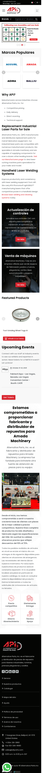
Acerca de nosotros (12, 722)
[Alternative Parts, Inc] (12, 646)
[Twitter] (6, 671)
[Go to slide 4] (24, 45)
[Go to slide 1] (17, 45)
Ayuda (6, 703)
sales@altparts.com (9, 1)
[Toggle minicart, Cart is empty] (37, 10)
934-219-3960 (16, 4)
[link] (37, 2)
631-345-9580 (13, 745)
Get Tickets (8, 397)
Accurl (11, 64)
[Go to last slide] (3, 72)
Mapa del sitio (10, 697)
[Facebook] (3, 671)
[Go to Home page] (13, 10)
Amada (31, 64)
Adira (11, 81)
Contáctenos (10, 726)
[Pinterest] (17, 671)
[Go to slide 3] (22, 45)
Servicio (7, 678)
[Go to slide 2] (20, 45)
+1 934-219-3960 (12, 742)
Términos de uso (11, 717)
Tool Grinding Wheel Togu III (15, 330)
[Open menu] (4, 10)
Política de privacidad (13, 711)
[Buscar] (36, 19)
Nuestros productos (12, 684)
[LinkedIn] (10, 671)
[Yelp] (13, 671)
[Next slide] (37, 72)
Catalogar (8, 688)
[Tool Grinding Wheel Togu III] (20, 315)
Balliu (31, 81)
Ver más (20, 239)
